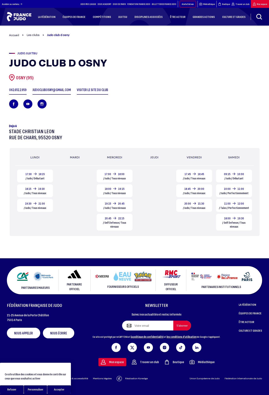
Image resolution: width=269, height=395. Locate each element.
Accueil (14, 35)
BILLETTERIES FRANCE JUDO (164, 4)
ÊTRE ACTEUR (246, 322)
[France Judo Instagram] (164, 346)
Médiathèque (209, 4)
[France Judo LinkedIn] (196, 346)
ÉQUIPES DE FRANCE (250, 313)
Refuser (11, 389)
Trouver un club (242, 4)
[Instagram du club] (42, 104)
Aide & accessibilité (77, 378)
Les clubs (33, 35)
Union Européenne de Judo (205, 378)
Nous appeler (23, 333)
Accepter (59, 389)
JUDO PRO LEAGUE (88, 4)
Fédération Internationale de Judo (243, 378)
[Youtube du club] (27, 104)
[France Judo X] (132, 346)
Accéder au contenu (10, 4)
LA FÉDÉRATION (247, 304)
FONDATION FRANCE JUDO (138, 4)
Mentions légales (102, 378)
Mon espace (262, 4)
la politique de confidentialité (147, 336)
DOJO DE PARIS (119, 4)
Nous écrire (58, 333)
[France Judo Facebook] (116, 346)
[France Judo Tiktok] (180, 346)
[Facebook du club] (13, 104)
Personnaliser (35, 389)
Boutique (226, 4)
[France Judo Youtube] (148, 346)
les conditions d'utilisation (182, 336)
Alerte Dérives (188, 4)
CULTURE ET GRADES (250, 330)
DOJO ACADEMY (104, 4)
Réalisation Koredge (136, 378)
